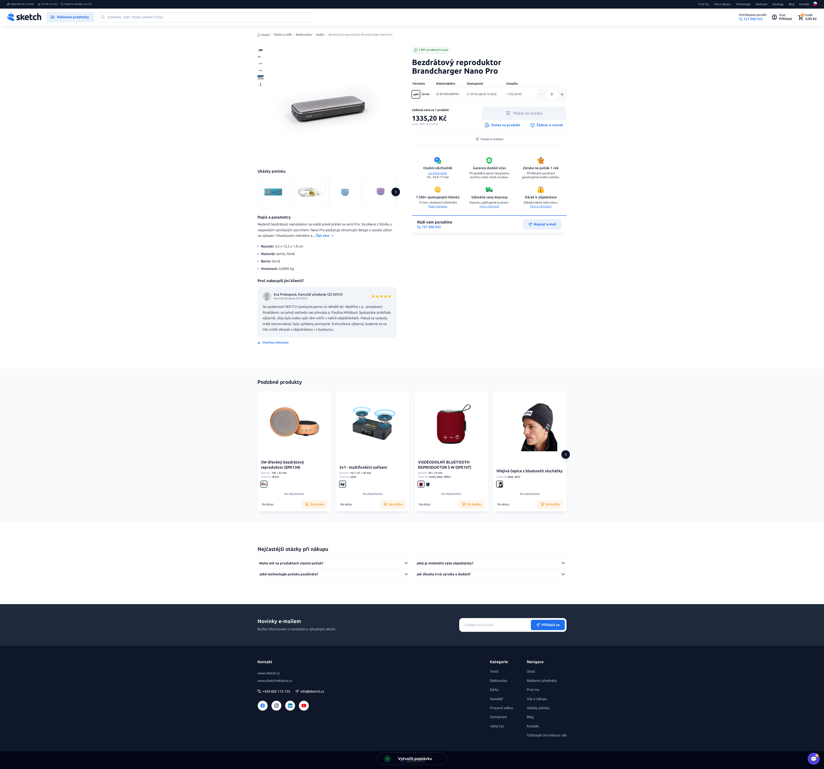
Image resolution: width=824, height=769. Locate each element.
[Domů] (24, 17)
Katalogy (777, 4)
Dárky (494, 690)
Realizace (761, 4)
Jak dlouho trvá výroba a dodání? (443, 574)
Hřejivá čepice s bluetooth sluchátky (530, 471)
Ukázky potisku (538, 708)
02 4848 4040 (438, 173)
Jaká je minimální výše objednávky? (444, 563)
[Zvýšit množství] (562, 94)
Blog (791, 4)
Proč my (704, 4)
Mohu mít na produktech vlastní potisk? (291, 563)
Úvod (531, 671)
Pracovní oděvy (501, 708)
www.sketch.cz (269, 673)
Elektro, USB (282, 34)
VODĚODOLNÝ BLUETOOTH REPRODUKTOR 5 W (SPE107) (444, 465)
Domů (266, 35)
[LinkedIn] (290, 706)
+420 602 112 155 (276, 691)
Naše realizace (437, 206)
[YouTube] (304, 706)
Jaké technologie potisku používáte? (288, 574)
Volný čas (497, 726)
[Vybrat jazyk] (815, 4)
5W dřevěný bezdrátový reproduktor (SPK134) (282, 465)
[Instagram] (276, 706)
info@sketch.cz (312, 691)
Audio (320, 34)
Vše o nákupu (722, 4)
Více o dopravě (489, 206)
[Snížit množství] (541, 94)
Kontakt (804, 4)
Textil (494, 671)
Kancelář (496, 699)
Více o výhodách (541, 206)
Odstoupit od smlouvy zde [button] (546, 735)
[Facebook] (263, 706)
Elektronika (304, 34)
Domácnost (498, 717)
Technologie (743, 4)
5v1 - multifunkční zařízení (363, 467)
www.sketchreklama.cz (275, 681)
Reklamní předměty (542, 681)
